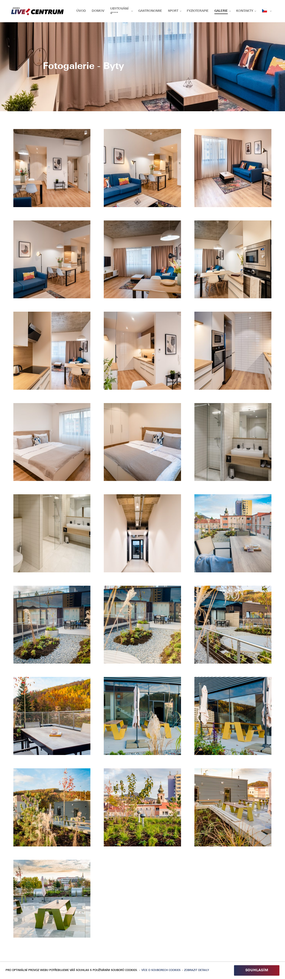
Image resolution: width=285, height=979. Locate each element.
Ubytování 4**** (119, 11)
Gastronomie (150, 11)
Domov (98, 11)
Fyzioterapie (198, 11)
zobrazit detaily (196, 970)
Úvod (81, 11)
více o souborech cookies (161, 970)
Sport (173, 11)
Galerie (221, 11)
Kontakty (244, 11)
